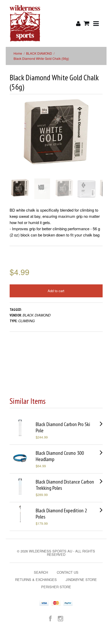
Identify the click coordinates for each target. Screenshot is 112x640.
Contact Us (67, 572)
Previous (13, 140)
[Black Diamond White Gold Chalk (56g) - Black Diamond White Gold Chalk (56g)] (56, 131)
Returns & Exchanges (36, 579)
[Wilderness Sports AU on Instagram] (60, 618)
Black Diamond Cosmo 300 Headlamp (60, 456)
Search (41, 572)
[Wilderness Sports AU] (25, 23)
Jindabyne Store (81, 579)
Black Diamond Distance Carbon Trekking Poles (65, 484)
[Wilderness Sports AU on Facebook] (50, 618)
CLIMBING (26, 320)
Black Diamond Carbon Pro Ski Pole (63, 427)
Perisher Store (56, 586)
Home (18, 53)
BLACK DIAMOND (39, 53)
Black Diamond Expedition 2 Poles (61, 513)
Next (99, 140)
